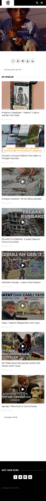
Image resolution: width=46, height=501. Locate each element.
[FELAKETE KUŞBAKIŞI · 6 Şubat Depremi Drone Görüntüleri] (23, 222)
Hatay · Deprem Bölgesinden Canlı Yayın (21, 323)
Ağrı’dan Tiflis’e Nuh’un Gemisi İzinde (19, 406)
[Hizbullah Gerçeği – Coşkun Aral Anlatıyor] (23, 265)
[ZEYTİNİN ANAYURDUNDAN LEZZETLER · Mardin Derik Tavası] (23, 346)
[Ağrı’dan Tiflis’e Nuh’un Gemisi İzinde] (23, 389)
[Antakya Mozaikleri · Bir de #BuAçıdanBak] (23, 182)
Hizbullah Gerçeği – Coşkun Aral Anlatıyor (21, 282)
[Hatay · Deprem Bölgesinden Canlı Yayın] (23, 306)
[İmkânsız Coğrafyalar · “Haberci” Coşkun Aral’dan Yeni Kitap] (23, 95)
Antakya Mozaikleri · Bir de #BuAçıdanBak (22, 199)
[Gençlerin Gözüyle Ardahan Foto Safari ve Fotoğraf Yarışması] (23, 138)
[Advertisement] (23, 438)
